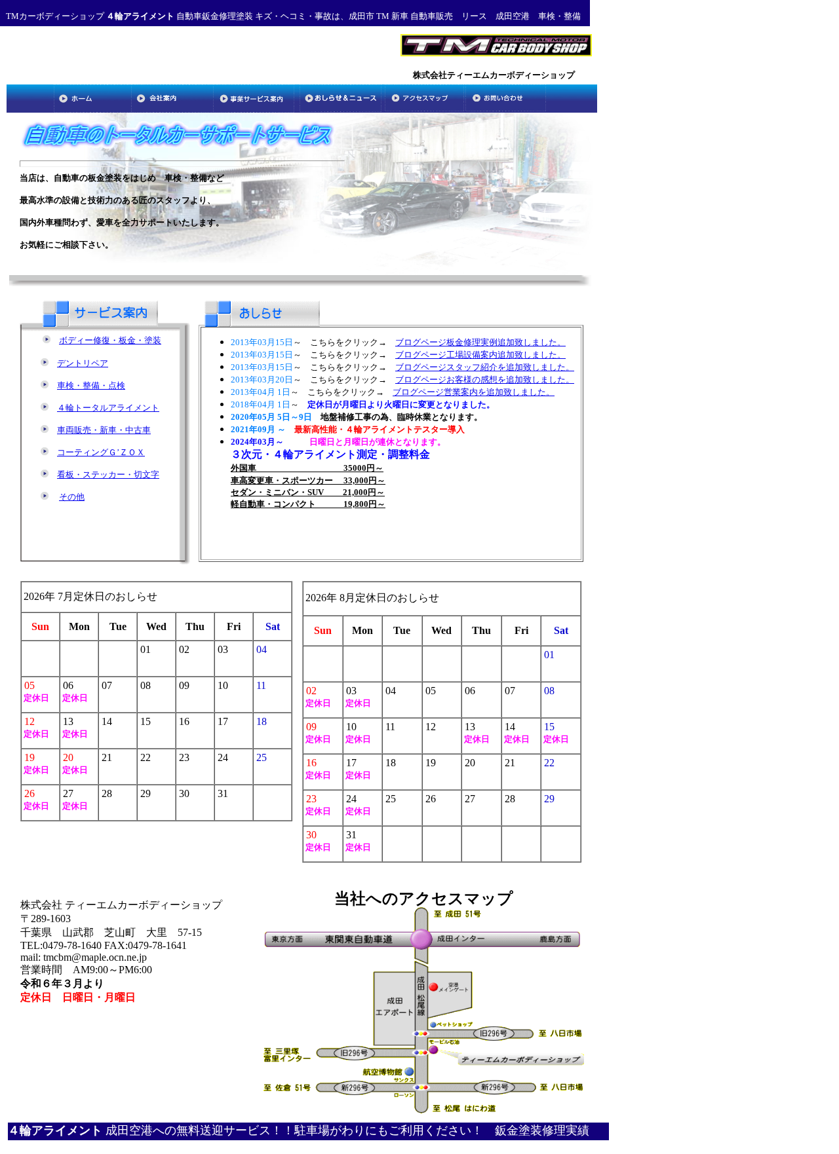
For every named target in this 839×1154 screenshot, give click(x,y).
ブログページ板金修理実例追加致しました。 (480, 342)
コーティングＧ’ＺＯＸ (101, 452)
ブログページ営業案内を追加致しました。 (474, 392)
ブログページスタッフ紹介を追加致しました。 (484, 367)
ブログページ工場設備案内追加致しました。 (480, 355)
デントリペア (82, 363)
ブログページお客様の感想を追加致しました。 (484, 379)
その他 (72, 497)
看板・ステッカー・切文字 (108, 474)
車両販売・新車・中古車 (104, 430)
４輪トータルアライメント (108, 408)
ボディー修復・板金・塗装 (110, 340)
